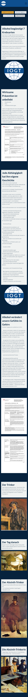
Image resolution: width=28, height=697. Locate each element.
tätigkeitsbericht (20, 12)
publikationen (20, 15)
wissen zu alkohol (7, 12)
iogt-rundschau (8, 15)
